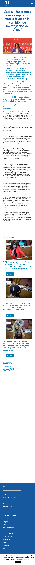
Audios (5, 542)
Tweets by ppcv (7, 366)
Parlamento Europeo (8, 527)
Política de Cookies (8, 507)
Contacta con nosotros (9, 501)
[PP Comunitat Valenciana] (17, 3)
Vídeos (5, 548)
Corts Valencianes (7, 519)
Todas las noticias (7, 537)
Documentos (6, 540)
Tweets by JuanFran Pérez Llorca (11, 368)
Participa (5, 504)
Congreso (5, 522)
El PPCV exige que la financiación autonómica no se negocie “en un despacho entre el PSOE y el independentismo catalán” (17, 306)
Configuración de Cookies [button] (23, 559)
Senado (5, 524)
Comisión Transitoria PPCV (10, 498)
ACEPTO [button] (17, 562)
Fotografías (6, 545)
